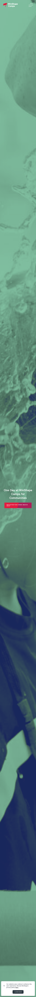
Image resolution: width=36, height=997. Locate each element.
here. (16, 987)
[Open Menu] (31, 5)
